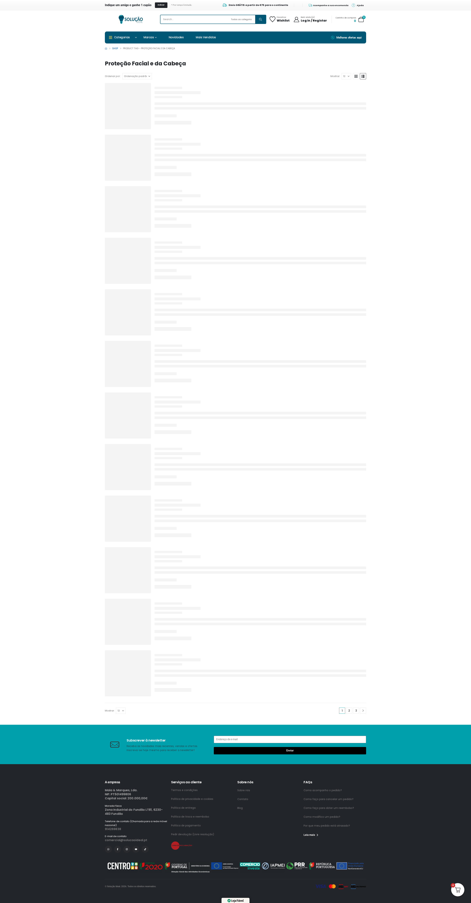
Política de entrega (183, 808)
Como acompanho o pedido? (323, 790)
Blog (240, 808)
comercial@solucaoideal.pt (126, 840)
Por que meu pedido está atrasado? (327, 825)
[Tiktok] (145, 849)
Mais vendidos (206, 37)
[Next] (363, 711)
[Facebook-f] (117, 849)
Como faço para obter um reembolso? (329, 808)
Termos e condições (184, 790)
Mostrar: (335, 76)
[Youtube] (135, 849)
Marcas (149, 37)
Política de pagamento (186, 825)
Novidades (176, 37)
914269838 (113, 829)
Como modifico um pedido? (322, 817)
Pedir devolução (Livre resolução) (192, 834)
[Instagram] (126, 849)
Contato (242, 799)
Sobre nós (243, 790)
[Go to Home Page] (106, 48)
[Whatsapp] (108, 849)
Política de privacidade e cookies (192, 799)
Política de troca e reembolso (190, 816)
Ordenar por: (113, 76)
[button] (356, 76)
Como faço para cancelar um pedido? (328, 799)
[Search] (260, 19)
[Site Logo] (131, 19)
